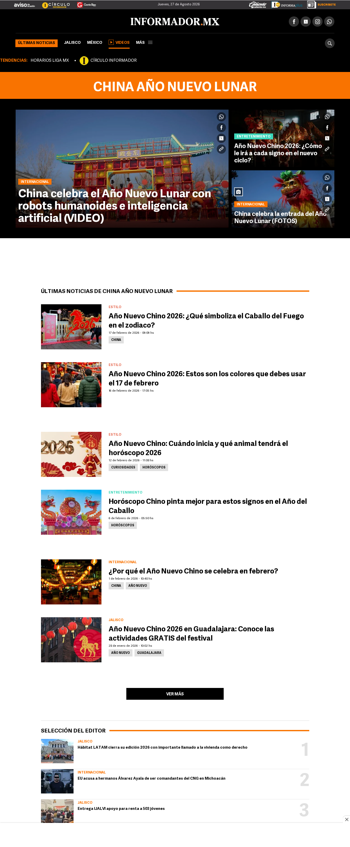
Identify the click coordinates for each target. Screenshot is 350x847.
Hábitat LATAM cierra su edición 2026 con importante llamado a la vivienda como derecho (163, 747)
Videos (123, 42)
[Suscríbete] (319, 4)
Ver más (175, 693)
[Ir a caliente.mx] (257, 4)
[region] (175, 835)
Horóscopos (154, 466)
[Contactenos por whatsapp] (329, 20)
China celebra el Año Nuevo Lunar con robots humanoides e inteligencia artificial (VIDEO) (114, 206)
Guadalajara (149, 652)
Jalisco (72, 42)
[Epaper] (285, 4)
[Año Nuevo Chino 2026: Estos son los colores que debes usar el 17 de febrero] (71, 383)
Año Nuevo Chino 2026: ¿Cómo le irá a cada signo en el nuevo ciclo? (278, 152)
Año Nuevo (137, 585)
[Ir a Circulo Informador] (53, 3)
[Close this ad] (346, 819)
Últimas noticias (36, 42)
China (116, 339)
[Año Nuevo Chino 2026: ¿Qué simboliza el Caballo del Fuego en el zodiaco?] (71, 325)
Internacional (92, 771)
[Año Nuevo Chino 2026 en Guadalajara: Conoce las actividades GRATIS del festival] (71, 638)
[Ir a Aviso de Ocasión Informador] (24, 3)
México (94, 42)
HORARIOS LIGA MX (49, 60)
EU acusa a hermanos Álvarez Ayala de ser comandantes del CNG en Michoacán (151, 778)
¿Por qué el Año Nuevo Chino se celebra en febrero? (193, 570)
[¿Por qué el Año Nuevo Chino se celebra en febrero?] (71, 580)
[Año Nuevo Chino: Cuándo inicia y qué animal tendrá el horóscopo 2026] (71, 453)
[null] (57, 750)
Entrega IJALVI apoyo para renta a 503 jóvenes (121, 808)
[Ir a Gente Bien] (83, 3)
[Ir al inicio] (76, 21)
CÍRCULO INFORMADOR (113, 60)
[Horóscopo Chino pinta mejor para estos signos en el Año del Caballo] (71, 511)
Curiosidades (123, 466)
